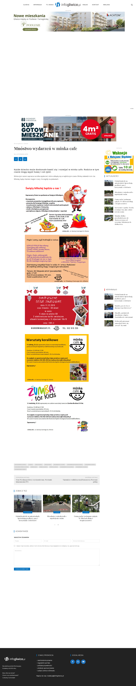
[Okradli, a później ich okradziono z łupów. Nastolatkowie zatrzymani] (108, 315)
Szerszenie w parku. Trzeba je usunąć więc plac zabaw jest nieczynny (124, 210)
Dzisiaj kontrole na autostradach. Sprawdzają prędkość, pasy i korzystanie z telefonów (28, 518)
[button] (132, 5)
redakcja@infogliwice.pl (55, 676)
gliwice (31, 464)
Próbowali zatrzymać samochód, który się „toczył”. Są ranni (122, 323)
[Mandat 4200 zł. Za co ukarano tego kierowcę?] (108, 307)
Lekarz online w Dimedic (46, 671)
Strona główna (18, 143)
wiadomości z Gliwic (81, 467)
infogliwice (48, 464)
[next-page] (58, 525)
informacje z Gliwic (59, 464)
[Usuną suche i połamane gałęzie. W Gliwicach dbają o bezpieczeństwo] (86, 503)
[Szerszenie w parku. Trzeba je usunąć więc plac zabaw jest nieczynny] (108, 210)
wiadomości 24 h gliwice (66, 467)
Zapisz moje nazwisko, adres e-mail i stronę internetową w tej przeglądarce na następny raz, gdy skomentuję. (48, 546)
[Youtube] (83, 662)
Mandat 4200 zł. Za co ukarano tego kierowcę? (123, 307)
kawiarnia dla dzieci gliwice (74, 464)
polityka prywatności (45, 665)
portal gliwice (54, 467)
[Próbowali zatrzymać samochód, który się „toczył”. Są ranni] (108, 323)
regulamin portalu (44, 663)
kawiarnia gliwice (90, 464)
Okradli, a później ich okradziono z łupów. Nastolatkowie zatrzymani (124, 315)
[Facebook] (16, 159)
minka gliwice (43, 467)
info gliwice (38, 464)
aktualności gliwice (20, 464)
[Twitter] (21, 159)
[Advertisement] (57, 448)
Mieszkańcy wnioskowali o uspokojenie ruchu (56, 517)
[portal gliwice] (17, 659)
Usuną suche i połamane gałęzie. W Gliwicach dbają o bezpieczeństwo (86, 518)
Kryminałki (27, 512)
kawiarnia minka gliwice (21, 467)
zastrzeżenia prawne (45, 660)
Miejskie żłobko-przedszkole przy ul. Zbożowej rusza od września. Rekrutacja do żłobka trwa (123, 220)
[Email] (25, 159)
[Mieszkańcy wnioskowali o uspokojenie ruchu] (57, 503)
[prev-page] (55, 525)
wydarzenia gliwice (20, 469)
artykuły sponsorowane (46, 668)
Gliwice (26, 143)
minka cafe (34, 467)
